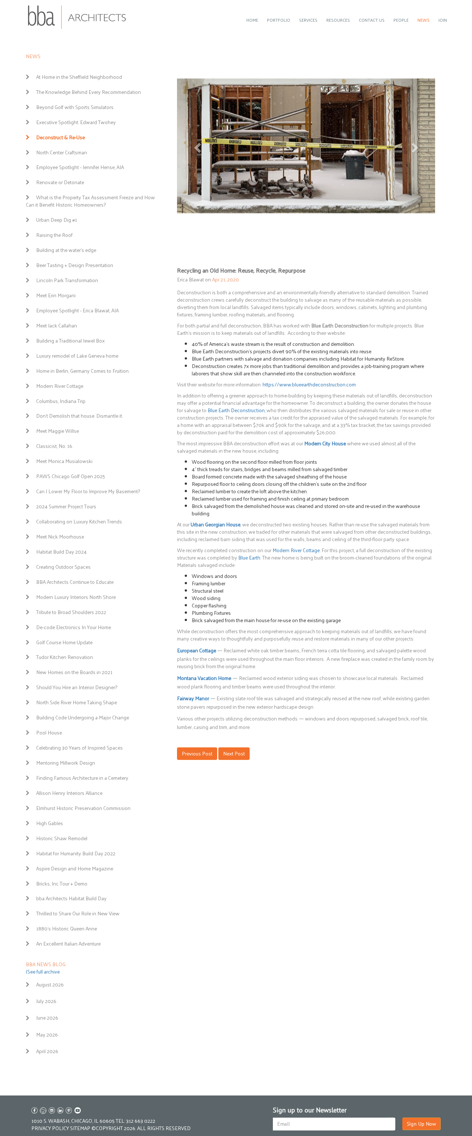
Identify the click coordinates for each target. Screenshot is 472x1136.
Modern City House (325, 443)
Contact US (372, 20)
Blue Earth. (249, 557)
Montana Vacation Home (204, 678)
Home (252, 20)
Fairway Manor (193, 698)
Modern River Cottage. (296, 550)
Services (308, 20)
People (401, 20)
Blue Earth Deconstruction (236, 410)
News (423, 20)
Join (442, 20)
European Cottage (196, 650)
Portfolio (278, 20)
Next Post (234, 753)
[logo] (77, 17)
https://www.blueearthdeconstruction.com (310, 384)
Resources (338, 20)
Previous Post (197, 753)
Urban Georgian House (215, 524)
